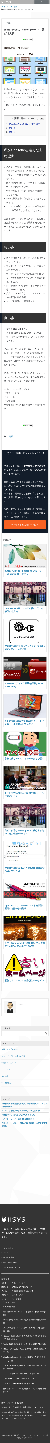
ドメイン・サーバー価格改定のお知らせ (18, 1384)
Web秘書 (4, 1076)
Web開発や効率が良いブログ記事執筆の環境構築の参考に (24, 1321)
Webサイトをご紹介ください (25, 524)
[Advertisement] (25, 1163)
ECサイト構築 (8, 1257)
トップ (5, 1252)
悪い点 (12, 128)
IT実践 (10, 436)
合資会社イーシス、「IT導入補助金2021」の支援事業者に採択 (24, 1390)
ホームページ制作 (10, 1262)
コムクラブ (5, 1069)
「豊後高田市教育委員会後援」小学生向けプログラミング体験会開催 (24, 1367)
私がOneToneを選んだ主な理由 (24, 124)
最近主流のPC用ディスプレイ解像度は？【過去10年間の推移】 (24, 1313)
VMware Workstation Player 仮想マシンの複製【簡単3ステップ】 (24, 1350)
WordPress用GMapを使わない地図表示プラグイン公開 (24, 1357)
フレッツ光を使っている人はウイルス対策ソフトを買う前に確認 (24, 1329)
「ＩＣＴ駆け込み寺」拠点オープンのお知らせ (21, 1374)
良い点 (12, 132)
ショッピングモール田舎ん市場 (13, 1056)
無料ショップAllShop (9, 1049)
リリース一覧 (7, 1361)
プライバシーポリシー (11, 1267)
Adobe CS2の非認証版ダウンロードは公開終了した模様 (24, 1344)
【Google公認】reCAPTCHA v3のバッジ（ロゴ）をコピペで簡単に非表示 (24, 1337)
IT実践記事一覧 (9, 1307)
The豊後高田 (6, 1083)
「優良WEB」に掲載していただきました (18, 1379)
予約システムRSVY (8, 1063)
